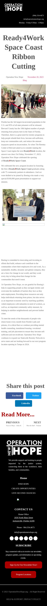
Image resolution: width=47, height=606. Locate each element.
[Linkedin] (21, 538)
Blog (25, 80)
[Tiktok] (26, 538)
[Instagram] (16, 538)
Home (23, 478)
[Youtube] (35, 538)
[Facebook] (12, 538)
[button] (42, 7)
